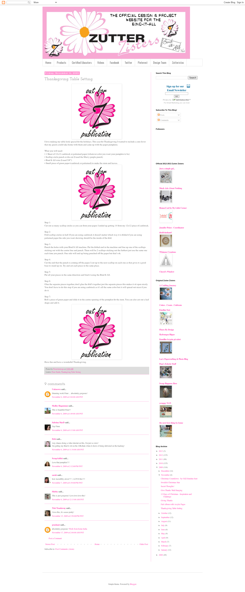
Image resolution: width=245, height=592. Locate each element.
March (164, 541)
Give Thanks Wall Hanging (171, 490)
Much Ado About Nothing (170, 188)
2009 (161, 467)
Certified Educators (82, 63)
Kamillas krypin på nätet (170, 339)
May (163, 533)
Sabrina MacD (58, 422)
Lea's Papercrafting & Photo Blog (173, 359)
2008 (161, 554)
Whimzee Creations (167, 252)
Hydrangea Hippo (167, 334)
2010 (161, 463)
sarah (54, 475)
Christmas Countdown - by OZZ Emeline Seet (179, 478)
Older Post (144, 544)
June (163, 529)
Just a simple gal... (167, 168)
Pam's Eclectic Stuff (167, 363)
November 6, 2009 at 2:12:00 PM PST (67, 466)
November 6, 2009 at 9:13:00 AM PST (67, 430)
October (164, 513)
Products (61, 63)
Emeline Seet (164, 310)
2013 (161, 451)
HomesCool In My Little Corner (173, 208)
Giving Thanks (167, 500)
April (163, 537)
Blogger (133, 584)
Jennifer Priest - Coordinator (171, 227)
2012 (161, 455)
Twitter (128, 63)
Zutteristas (178, 63)
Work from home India (77, 528)
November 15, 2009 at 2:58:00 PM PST (68, 516)
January (164, 549)
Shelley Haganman (60, 405)
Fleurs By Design (166, 329)
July (163, 525)
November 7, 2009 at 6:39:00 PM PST (67, 482)
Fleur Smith (56, 372)
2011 (161, 459)
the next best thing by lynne (171, 422)
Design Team (159, 63)
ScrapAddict (57, 458)
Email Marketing (173, 103)
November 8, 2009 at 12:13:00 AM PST (68, 499)
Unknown (56, 389)
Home (48, 63)
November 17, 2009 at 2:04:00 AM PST (68, 532)
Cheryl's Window (166, 271)
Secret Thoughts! (167, 486)
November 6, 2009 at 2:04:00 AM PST (67, 397)
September (165, 517)
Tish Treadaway (59, 508)
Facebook (114, 63)
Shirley (55, 491)
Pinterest (143, 63)
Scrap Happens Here (168, 383)
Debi (54, 439)
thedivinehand (165, 232)
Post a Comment (55, 538)
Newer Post (50, 544)
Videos (100, 63)
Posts (162, 115)
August (164, 521)
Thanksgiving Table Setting (71, 372)
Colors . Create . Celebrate (170, 305)
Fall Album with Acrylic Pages (173, 504)
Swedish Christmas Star (170, 482)
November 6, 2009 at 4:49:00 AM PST (67, 413)
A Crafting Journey (167, 285)
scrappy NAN (165, 403)
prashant (56, 524)
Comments (164, 120)
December (165, 470)
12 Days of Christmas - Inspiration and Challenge (176, 495)
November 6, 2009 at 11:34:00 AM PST (68, 449)
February (165, 545)
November (165, 474)
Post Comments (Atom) (64, 549)
